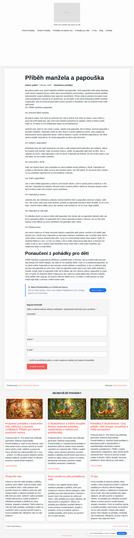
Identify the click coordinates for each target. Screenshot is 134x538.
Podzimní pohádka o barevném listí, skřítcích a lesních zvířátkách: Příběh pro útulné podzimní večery (24, 428)
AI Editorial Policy (67, 535)
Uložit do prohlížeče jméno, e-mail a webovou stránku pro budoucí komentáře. (62, 360)
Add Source (121, 533)
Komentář (31, 314)
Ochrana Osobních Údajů (120, 526)
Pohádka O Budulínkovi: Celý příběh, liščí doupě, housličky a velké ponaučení (109, 426)
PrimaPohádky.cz (16, 526)
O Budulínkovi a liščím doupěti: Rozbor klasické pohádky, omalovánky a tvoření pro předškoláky (67, 428)
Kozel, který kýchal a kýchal (28, 385)
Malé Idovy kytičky (120, 385)
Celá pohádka (11, 466)
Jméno (30, 339)
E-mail (30, 350)
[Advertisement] (67, 48)
